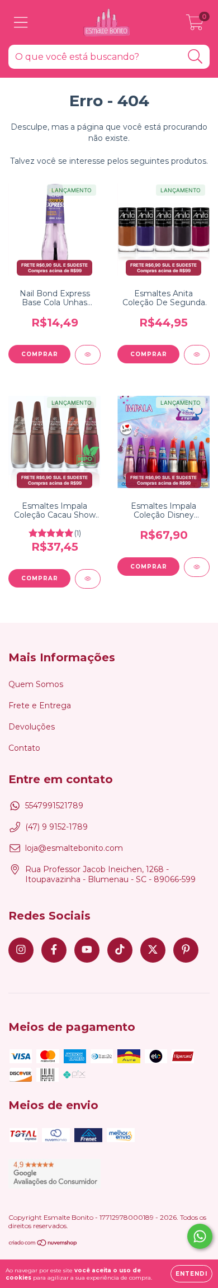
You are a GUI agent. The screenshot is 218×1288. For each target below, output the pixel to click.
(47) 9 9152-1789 (56, 827)
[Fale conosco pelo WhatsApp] (199, 1236)
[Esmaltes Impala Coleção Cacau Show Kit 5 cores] (88, 579)
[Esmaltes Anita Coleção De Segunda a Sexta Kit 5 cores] (197, 354)
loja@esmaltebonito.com (74, 848)
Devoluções (31, 727)
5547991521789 (54, 806)
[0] (195, 25)
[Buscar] (195, 57)
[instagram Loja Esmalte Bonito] (21, 950)
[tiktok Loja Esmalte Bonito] (119, 950)
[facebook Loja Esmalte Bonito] (54, 950)
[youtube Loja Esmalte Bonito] (86, 950)
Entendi (191, 1273)
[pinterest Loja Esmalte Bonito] (185, 950)
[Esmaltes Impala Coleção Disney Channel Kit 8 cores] (197, 567)
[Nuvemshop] (43, 1244)
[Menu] (21, 22)
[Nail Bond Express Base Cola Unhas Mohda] (88, 354)
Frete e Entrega (39, 705)
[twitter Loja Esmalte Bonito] (152, 950)
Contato (24, 748)
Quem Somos (35, 684)
